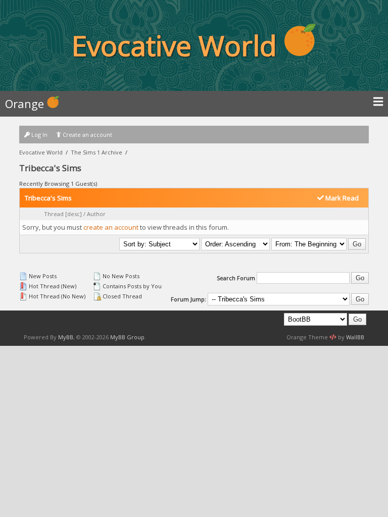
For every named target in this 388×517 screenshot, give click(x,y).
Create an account (86, 134)
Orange (26, 103)
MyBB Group (127, 337)
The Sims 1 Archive (96, 152)
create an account (110, 227)
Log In (38, 134)
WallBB (355, 337)
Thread (54, 214)
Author (96, 214)
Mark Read (341, 197)
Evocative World (41, 152)
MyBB (65, 337)
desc (73, 214)
